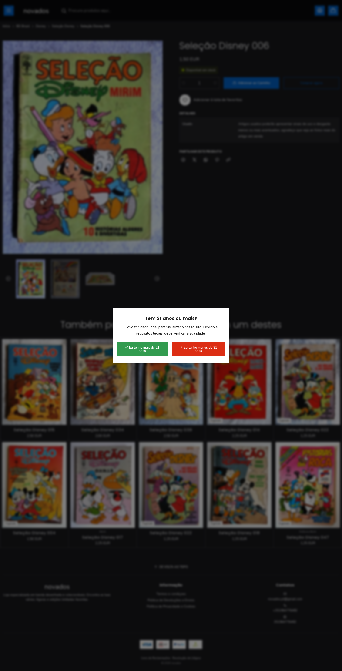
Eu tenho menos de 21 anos (200, 349)
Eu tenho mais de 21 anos (143, 349)
